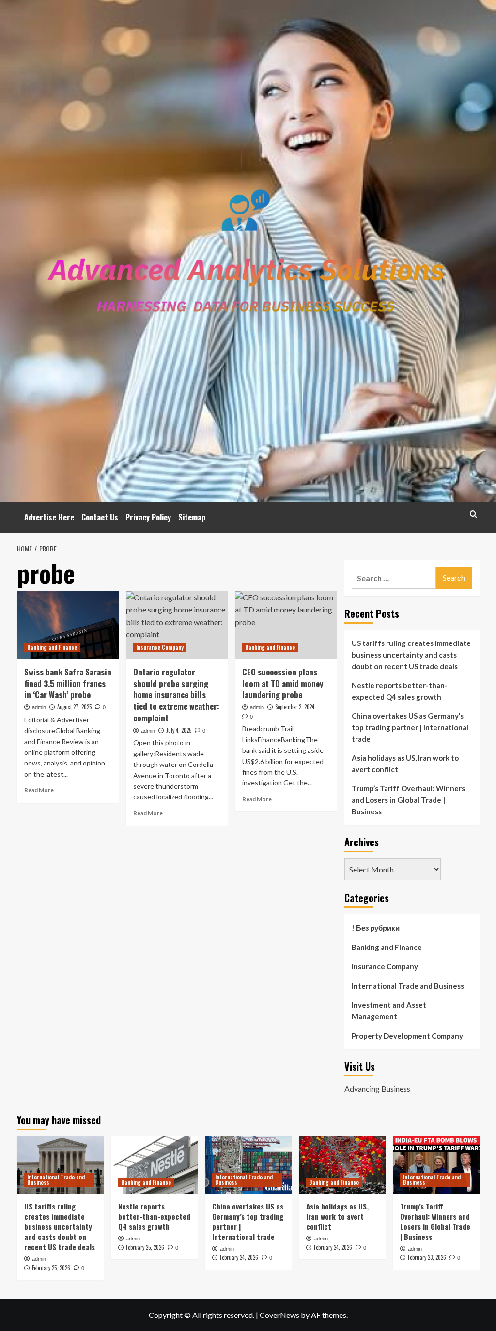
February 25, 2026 (51, 1267)
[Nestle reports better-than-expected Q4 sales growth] (154, 1165)
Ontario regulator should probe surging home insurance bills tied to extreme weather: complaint (176, 695)
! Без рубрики (376, 927)
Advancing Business (377, 1088)
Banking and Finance (52, 647)
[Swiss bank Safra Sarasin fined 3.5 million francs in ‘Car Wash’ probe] (68, 625)
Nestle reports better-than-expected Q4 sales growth (400, 691)
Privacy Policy (148, 517)
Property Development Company (407, 1035)
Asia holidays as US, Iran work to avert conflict (405, 763)
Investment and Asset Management (389, 1010)
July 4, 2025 (178, 730)
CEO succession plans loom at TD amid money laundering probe (282, 683)
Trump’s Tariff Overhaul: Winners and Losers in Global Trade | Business (408, 800)
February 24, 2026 (239, 1257)
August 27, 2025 (74, 707)
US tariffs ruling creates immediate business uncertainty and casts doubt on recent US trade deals (411, 655)
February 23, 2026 (427, 1257)
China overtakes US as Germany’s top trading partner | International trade (410, 727)
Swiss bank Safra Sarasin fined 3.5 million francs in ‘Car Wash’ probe (67, 683)
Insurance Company (160, 647)
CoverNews (279, 1314)
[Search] (473, 513)
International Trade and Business (408, 985)
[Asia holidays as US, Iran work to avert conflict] (342, 1165)
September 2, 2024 (294, 707)
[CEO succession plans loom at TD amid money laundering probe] (286, 625)
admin (39, 707)
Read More (39, 790)
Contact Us (99, 517)
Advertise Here (49, 517)
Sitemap (191, 517)
